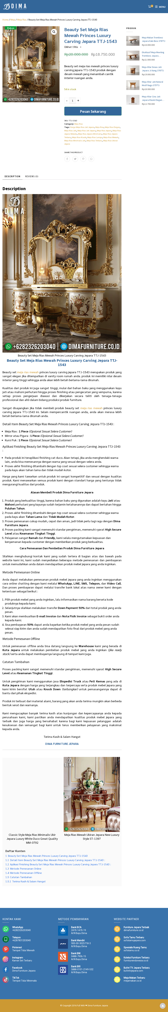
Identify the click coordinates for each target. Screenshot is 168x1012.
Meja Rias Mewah (110, 137)
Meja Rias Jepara (104, 130)
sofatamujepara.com (135, 940)
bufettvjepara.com (133, 970)
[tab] (12, 176)
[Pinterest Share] (83, 159)
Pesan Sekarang (93, 111)
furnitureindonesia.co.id (136, 960)
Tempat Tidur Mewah (23, 950)
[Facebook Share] (67, 159)
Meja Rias (22, 19)
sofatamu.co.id (131, 950)
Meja (12, 19)
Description (12, 176)
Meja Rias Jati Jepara (86, 130)
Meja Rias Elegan (112, 127)
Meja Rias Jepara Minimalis (90, 133)
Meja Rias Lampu (94, 137)
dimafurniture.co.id (133, 930)
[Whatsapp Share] (91, 159)
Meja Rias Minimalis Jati (74, 140)
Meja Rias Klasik (79, 137)
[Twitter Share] (75, 159)
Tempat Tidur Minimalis (24, 980)
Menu (162, 6)
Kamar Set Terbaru (22, 960)
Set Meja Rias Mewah (38, 360)
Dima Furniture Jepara (23, 970)
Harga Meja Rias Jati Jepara (82, 127)
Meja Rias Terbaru (94, 140)
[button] (54, 32)
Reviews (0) (31, 176)
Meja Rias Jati (70, 130)
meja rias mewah (28, 372)
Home (5, 19)
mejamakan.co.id (132, 980)
